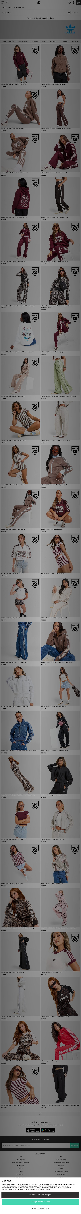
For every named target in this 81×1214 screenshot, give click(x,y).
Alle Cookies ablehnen (40, 1209)
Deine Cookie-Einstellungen (40, 1195)
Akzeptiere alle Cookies (40, 1202)
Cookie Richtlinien (45, 1189)
